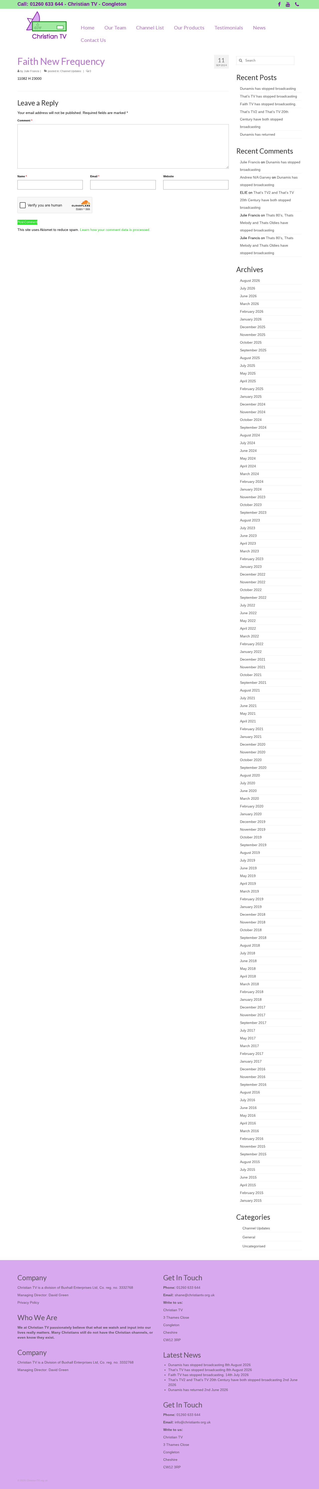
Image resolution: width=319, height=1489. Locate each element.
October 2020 (251, 760)
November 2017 (252, 1015)
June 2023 (248, 536)
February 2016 (251, 1139)
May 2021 (248, 713)
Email (94, 176)
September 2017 (253, 1023)
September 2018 (253, 938)
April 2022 (248, 628)
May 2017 (248, 1038)
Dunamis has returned (257, 134)
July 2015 (247, 1170)
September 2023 (253, 512)
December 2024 (252, 404)
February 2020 (251, 806)
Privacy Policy (28, 1302)
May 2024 (248, 458)
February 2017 (251, 1054)
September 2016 (253, 1085)
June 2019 (248, 868)
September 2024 (253, 427)
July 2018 (247, 953)
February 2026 (251, 311)
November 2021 (252, 667)
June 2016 (248, 1108)
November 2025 (252, 335)
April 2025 (248, 381)
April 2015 (248, 1185)
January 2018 (251, 999)
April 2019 (248, 884)
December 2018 (252, 914)
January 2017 (251, 1061)
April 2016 (248, 1123)
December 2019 (252, 822)
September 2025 (253, 350)
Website (168, 176)
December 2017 (252, 1007)
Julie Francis (31, 71)
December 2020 (252, 744)
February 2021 (251, 729)
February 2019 (251, 899)
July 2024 (247, 443)
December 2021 (252, 659)
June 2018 (248, 961)
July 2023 (247, 528)
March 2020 (249, 798)
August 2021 (250, 690)
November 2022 (252, 582)
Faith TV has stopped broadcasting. (268, 104)
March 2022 (249, 636)
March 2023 (249, 551)
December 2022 (252, 574)
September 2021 (253, 683)
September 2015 (253, 1154)
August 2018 (250, 945)
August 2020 (250, 775)
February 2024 (251, 482)
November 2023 (252, 497)
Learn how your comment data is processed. (115, 230)
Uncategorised (253, 1246)
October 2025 (251, 342)
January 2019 (251, 907)
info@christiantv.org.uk (193, 1422)
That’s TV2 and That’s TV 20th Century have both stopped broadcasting (264, 119)
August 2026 (250, 281)
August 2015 (250, 1162)
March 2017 (249, 1046)
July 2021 (247, 698)
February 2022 (251, 644)
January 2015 (251, 1200)
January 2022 (251, 652)
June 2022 (248, 613)
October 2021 (251, 675)
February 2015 (251, 1193)
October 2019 (251, 837)
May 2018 (248, 969)
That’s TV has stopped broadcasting (268, 96)
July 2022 (247, 605)
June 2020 (248, 791)
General (248, 1237)
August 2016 (250, 1092)
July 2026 (247, 288)
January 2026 (251, 319)
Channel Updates (70, 71)
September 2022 (253, 597)
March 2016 (249, 1131)
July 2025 (247, 366)
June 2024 (248, 451)
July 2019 (247, 860)
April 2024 (248, 466)
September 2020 (253, 768)
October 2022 (251, 590)
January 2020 (251, 814)
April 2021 (248, 721)
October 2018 (251, 930)
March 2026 (249, 304)
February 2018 (251, 992)
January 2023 (251, 567)
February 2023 (251, 559)
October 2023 (251, 505)
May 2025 (248, 373)
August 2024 (250, 435)
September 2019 (253, 845)
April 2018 (248, 976)
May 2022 (248, 621)
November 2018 (252, 922)
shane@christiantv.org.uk (195, 1295)
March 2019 (249, 891)
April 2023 (248, 543)
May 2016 (248, 1115)
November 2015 (252, 1146)
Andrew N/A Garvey (255, 177)
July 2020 (247, 783)
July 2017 (247, 1030)
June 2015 (248, 1177)
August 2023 (250, 520)
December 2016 (252, 1069)
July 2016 (247, 1100)
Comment (24, 120)
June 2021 (248, 706)
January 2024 (251, 489)
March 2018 (249, 984)
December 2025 (252, 327)
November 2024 (252, 412)
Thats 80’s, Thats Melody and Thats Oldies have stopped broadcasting (266, 222)
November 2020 (252, 752)
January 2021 (251, 737)
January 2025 (251, 396)
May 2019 (248, 876)
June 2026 (248, 296)
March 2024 (249, 474)
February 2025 (251, 389)
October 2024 (251, 420)
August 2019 (250, 853)
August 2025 (250, 358)
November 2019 (252, 829)
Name (22, 176)
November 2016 (252, 1077)
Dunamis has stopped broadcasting (268, 89)
